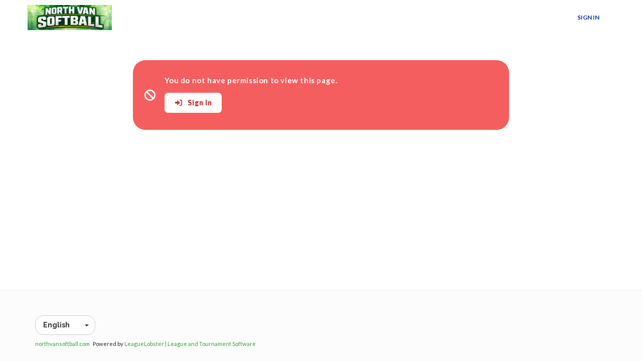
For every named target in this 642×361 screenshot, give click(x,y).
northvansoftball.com (62, 343)
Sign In (588, 17)
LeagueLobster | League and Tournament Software (190, 343)
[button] (65, 325)
